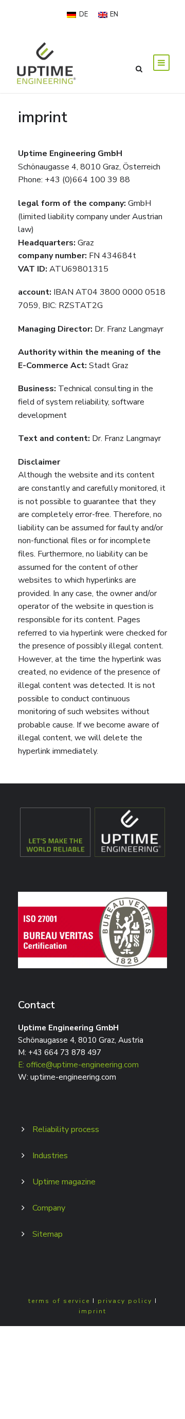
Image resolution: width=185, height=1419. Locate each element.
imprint (92, 1311)
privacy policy (125, 1301)
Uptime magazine (64, 1181)
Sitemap (47, 1234)
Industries (50, 1155)
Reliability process (65, 1129)
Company (48, 1208)
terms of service (59, 1301)
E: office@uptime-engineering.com (78, 1065)
